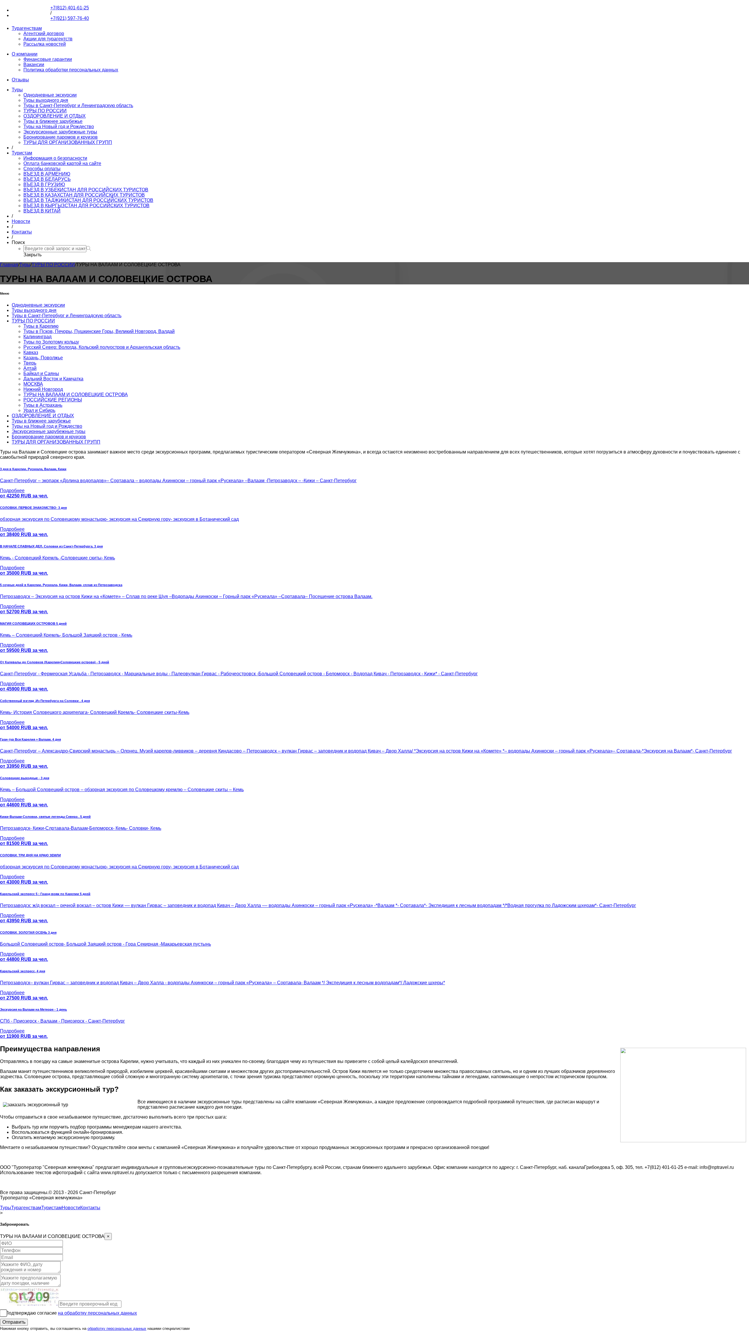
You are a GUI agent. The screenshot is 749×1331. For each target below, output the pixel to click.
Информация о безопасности (55, 158)
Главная (9, 264)
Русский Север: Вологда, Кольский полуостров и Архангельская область (101, 347)
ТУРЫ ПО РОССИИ (45, 110)
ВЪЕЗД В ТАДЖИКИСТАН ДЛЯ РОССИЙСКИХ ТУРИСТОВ (88, 200)
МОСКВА (33, 384)
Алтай (30, 368)
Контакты (22, 231)
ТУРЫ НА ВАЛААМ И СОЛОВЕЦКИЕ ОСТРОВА (75, 394)
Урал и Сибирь (39, 410)
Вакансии (33, 64)
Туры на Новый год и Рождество (58, 126)
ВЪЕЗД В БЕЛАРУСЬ (47, 179)
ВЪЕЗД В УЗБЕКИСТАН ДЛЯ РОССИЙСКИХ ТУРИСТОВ (85, 189)
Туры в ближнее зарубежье (53, 121)
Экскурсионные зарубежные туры (60, 131)
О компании (24, 53)
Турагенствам (27, 28)
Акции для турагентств (48, 38)
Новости (21, 221)
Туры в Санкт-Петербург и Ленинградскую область (78, 105)
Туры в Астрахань (42, 405)
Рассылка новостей (44, 44)
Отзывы (20, 79)
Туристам (22, 152)
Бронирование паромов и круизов (60, 137)
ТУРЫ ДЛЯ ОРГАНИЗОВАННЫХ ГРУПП (67, 142)
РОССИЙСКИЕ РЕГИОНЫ (52, 399)
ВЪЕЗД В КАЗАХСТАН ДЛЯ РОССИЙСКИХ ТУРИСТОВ (84, 195)
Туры (17, 89)
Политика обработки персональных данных (70, 69)
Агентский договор (43, 33)
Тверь (29, 362)
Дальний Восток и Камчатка (53, 378)
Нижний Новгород (43, 389)
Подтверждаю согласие (71, 1313)
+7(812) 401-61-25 (31, 10)
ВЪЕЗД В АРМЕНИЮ (46, 173)
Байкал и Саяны (41, 373)
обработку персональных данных (116, 1328)
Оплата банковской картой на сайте (62, 163)
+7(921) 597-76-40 (31, 15)
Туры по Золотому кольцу (51, 341)
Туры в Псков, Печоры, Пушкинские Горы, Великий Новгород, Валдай (99, 331)
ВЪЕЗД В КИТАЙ (42, 210)
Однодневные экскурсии (50, 94)
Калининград (37, 336)
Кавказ (30, 352)
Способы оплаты (42, 168)
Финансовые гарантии (47, 59)
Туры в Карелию (41, 326)
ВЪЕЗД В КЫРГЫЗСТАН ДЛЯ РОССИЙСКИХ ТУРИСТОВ (86, 205)
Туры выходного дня (45, 100)
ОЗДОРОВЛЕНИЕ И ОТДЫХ (54, 116)
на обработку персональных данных (97, 1313)
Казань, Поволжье (43, 357)
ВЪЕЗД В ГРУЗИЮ (44, 184)
